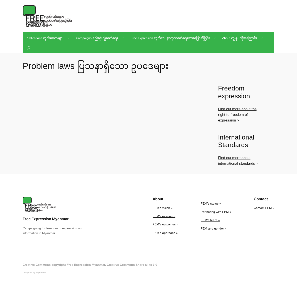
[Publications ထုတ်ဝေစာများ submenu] (68, 38)
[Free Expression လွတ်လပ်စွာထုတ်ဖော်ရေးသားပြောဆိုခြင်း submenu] (215, 38)
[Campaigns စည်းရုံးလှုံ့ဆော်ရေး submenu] (123, 38)
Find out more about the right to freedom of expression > (237, 114)
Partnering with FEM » (216, 211)
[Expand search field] (29, 48)
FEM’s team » (210, 220)
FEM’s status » (211, 203)
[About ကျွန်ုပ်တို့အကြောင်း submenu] (262, 38)
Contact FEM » (264, 208)
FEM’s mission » (164, 216)
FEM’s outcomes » (165, 224)
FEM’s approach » (165, 233)
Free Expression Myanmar (46, 219)
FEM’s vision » (163, 208)
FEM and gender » (214, 228)
